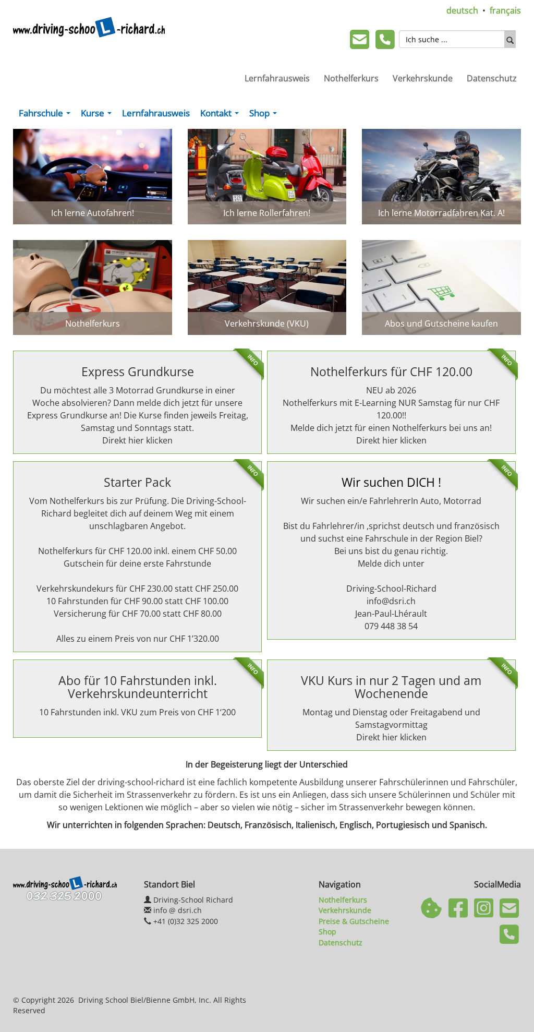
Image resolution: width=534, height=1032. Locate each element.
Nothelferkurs (351, 78)
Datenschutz (492, 78)
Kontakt (221, 115)
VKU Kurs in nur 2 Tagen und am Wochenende (391, 687)
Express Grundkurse (137, 371)
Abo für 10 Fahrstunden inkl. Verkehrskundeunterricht (137, 687)
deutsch (462, 10)
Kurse (98, 115)
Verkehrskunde (423, 78)
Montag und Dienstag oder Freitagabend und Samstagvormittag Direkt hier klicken (391, 724)
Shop (265, 115)
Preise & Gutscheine (354, 921)
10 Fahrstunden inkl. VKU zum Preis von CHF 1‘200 (137, 712)
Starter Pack (137, 482)
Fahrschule (47, 115)
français (505, 10)
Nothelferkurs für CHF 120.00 (391, 371)
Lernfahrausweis (277, 78)
